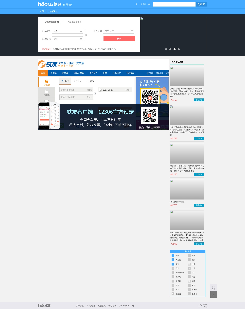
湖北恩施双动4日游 (177, 202)
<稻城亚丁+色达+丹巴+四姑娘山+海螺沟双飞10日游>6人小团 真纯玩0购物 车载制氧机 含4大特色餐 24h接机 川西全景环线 (187, 168)
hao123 (45, 4)
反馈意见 (102, 306)
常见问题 (91, 306)
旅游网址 (53, 11)
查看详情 (199, 100)
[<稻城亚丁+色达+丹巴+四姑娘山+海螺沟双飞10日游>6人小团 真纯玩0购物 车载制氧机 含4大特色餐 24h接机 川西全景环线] (187, 153)
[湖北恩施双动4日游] (187, 189)
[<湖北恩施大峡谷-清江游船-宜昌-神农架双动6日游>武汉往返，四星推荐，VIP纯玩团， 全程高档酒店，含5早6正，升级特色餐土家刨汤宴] (187, 115)
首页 (42, 11)
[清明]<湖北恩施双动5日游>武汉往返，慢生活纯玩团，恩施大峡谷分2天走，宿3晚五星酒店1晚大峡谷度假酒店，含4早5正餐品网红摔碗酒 (187, 92)
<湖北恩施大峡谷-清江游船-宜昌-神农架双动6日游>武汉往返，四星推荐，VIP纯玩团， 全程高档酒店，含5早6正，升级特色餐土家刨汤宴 (187, 131)
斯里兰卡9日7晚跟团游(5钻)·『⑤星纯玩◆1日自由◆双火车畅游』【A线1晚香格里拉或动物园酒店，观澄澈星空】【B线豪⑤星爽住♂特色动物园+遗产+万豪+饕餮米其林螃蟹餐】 (187, 236)
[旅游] (57, 4)
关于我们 (80, 306)
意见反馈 (213, 288)
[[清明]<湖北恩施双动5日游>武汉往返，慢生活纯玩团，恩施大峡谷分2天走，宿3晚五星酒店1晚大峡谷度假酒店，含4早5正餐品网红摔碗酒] (187, 76)
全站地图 (112, 306)
